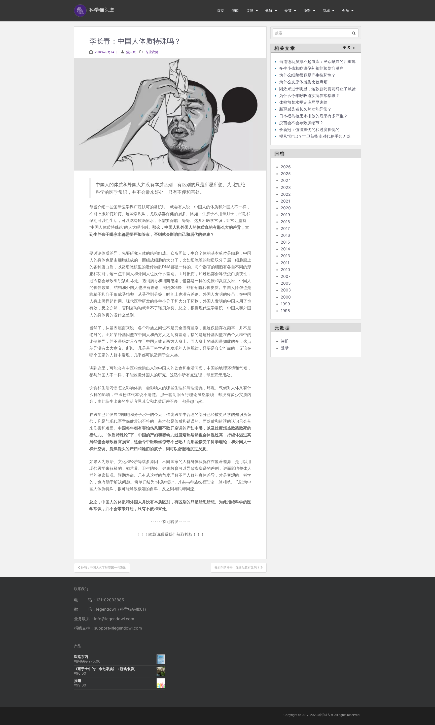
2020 (286, 207)
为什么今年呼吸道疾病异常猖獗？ (309, 95)
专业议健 (151, 52)
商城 (326, 10)
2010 (285, 269)
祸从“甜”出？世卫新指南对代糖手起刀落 (315, 136)
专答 (288, 10)
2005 (286, 283)
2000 (286, 297)
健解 (268, 10)
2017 (285, 228)
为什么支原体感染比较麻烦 (303, 81)
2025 (286, 173)
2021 (285, 201)
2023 (286, 187)
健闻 (235, 10)
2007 (286, 276)
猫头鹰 (131, 52)
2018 (285, 221)
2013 (285, 255)
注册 (285, 341)
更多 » (349, 48)
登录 (285, 347)
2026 (286, 166)
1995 (285, 310)
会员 (345, 10)
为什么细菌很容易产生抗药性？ (307, 75)
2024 (286, 180)
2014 (285, 248)
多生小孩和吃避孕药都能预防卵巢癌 (311, 68)
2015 (285, 242)
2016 (285, 235)
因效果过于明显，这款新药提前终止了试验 (317, 88)
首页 (220, 10)
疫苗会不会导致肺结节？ (301, 122)
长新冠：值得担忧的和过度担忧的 (309, 129)
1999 (285, 303)
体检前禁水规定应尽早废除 (303, 102)
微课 (307, 10)
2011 (285, 262)
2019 (285, 214)
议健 (249, 10)
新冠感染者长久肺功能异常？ (305, 109)
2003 (286, 289)
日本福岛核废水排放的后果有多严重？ (313, 115)
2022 (286, 194)
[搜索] (354, 32)
